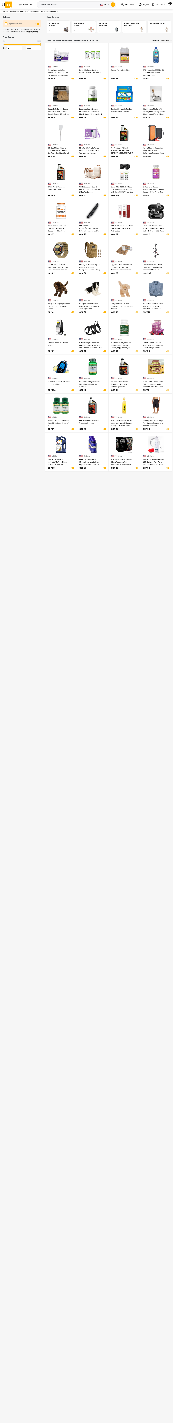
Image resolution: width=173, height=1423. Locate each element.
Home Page (8, 11)
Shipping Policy (32, 31)
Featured (165, 40)
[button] (128, 4)
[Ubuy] (7, 4)
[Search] (113, 4)
